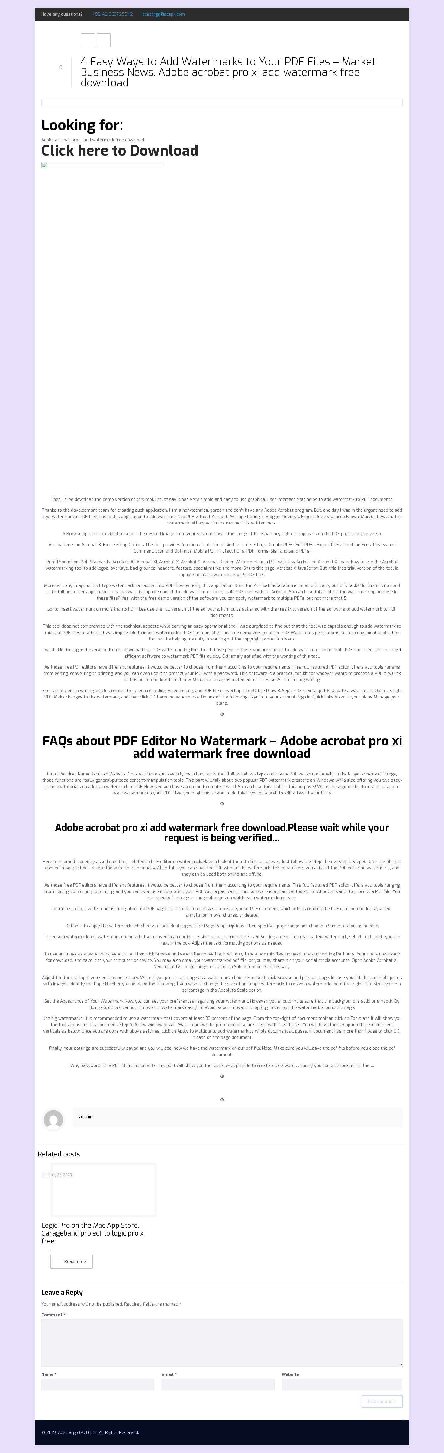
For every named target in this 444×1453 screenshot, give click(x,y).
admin (86, 1116)
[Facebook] (383, 14)
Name (48, 1374)
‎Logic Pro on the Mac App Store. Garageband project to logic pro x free (92, 1233)
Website (290, 1374)
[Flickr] (399, 14)
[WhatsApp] (375, 14)
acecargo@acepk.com (163, 14)
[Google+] (391, 14)
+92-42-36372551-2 (112, 14)
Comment (53, 1315)
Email (169, 1374)
